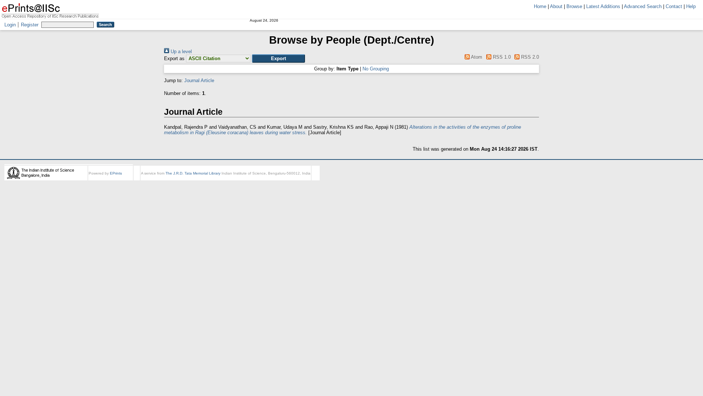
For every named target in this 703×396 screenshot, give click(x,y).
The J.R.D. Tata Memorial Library (192, 173)
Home (540, 6)
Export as (174, 58)
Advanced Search (643, 6)
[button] (278, 58)
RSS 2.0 (529, 57)
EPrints (116, 173)
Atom (476, 57)
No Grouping (375, 69)
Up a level (180, 51)
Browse (574, 6)
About (556, 6)
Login (10, 24)
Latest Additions (603, 6)
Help (691, 6)
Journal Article (199, 80)
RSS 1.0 (500, 57)
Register (29, 24)
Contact (674, 6)
